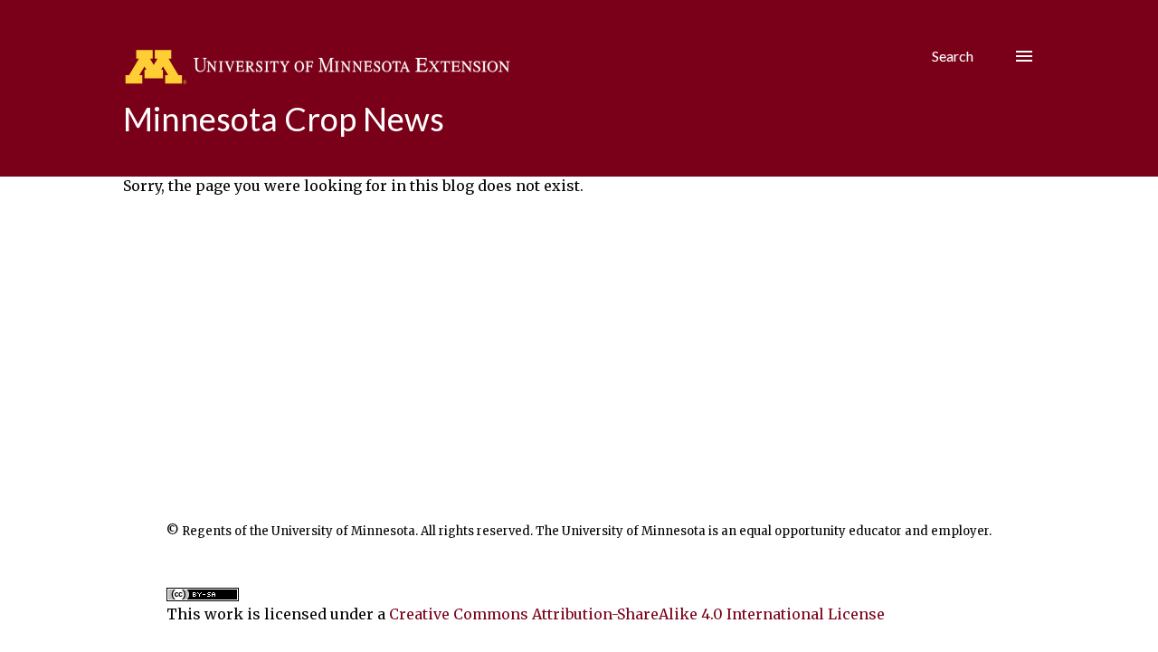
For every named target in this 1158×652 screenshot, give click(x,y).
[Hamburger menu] (1024, 56)
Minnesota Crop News (283, 119)
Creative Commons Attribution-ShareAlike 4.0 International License (637, 614)
